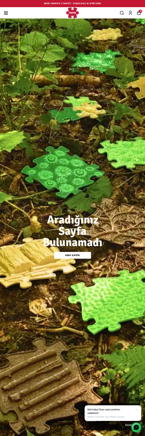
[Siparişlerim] (130, 13)
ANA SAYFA (72, 255)
